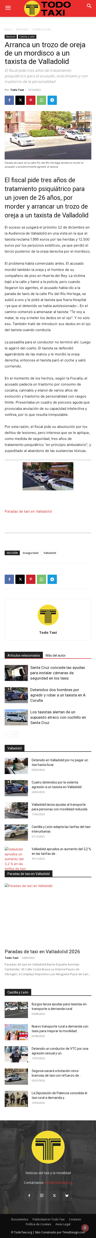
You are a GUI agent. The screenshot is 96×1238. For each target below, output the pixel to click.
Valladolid (50, 553)
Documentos (19, 1219)
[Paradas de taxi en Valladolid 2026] (48, 914)
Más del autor (56, 655)
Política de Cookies (38, 1224)
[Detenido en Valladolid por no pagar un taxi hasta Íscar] (16, 766)
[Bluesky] (67, 1195)
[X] (20, 100)
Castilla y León (41, 29)
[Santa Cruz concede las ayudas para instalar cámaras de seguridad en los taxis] (16, 673)
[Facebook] (9, 100)
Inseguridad (30, 553)
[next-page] (15, 734)
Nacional (22, 29)
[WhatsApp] (41, 100)
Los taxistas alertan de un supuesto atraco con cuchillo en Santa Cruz (58, 717)
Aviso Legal (62, 1224)
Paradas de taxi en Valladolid (28, 511)
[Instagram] (41, 1195)
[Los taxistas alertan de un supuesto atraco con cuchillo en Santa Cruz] (16, 717)
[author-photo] (48, 626)
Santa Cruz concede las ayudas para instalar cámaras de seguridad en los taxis (57, 672)
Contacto (75, 1219)
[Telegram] (52, 100)
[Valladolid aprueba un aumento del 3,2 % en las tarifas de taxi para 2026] (16, 861)
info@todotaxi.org (58, 1182)
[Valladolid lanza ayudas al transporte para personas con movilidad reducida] (16, 810)
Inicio (8, 29)
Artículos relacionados (23, 655)
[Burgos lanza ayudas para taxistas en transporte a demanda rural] (16, 1010)
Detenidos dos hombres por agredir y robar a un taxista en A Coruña (58, 695)
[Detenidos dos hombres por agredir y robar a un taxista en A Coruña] (16, 695)
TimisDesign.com (73, 1232)
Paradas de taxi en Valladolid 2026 (42, 951)
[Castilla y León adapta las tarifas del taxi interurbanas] (16, 832)
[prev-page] (7, 734)
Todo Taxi (17, 89)
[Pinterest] (30, 100)
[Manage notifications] (85, 1228)
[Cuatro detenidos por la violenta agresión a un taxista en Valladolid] (16, 788)
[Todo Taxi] (48, 8)
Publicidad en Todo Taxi (49, 1219)
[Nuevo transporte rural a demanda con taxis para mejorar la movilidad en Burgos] (16, 1032)
